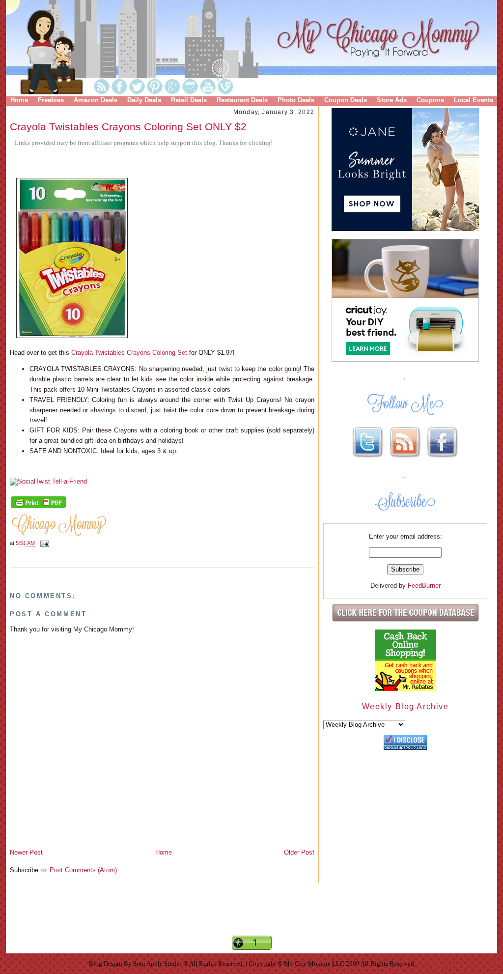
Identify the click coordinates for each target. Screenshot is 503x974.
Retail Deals (189, 100)
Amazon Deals (95, 100)
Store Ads (392, 100)
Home (19, 100)
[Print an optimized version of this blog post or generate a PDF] (38, 507)
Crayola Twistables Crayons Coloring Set (130, 352)
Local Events (473, 100)
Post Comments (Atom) (83, 870)
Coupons (430, 100)
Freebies (51, 100)
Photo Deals (296, 100)
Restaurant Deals (242, 100)
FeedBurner (424, 585)
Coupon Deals (345, 100)
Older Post (299, 852)
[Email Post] (43, 543)
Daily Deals (144, 100)
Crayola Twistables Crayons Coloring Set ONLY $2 (128, 126)
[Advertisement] (251, 917)
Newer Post (26, 852)
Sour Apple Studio (158, 963)
